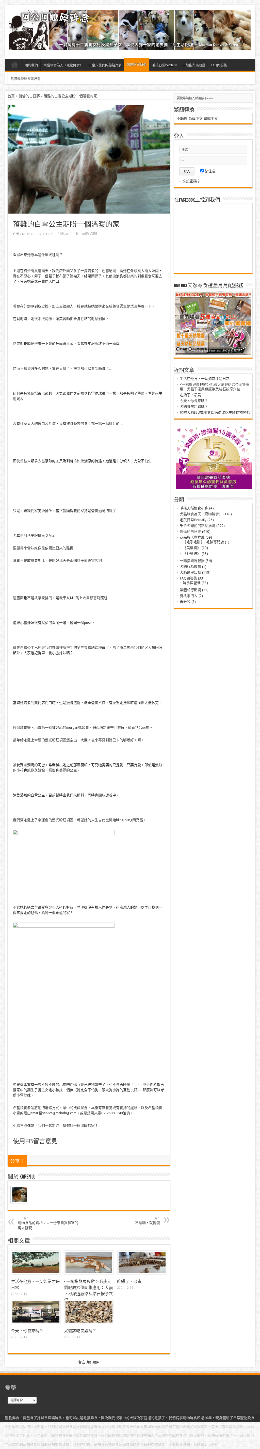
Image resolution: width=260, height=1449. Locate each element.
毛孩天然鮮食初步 (194, 508)
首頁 (15, 65)
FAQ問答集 (219, 65)
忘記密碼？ (191, 181)
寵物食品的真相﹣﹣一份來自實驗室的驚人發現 (48, 1223)
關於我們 (31, 65)
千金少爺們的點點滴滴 (105, 65)
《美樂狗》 (192, 548)
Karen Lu (28, 234)
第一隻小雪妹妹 (53, 653)
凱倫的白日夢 (137, 64)
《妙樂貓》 (192, 554)
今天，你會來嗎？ (27, 1330)
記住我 (209, 171)
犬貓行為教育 (190, 567)
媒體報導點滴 (190, 590)
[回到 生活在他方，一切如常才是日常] (35, 1273)
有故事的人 (189, 596)
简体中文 (195, 119)
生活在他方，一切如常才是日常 (205, 379)
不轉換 (182, 119)
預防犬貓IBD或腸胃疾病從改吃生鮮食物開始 (215, 412)
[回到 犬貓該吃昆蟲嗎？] (88, 1322)
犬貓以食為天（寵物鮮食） (63, 65)
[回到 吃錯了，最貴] (142, 1273)
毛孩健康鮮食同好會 (25, 78)
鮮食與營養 (192, 583)
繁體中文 (211, 119)
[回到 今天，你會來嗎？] (35, 1322)
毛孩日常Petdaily (164, 65)
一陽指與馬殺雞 (193, 65)
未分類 (185, 602)
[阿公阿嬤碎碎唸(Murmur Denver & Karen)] (130, 46)
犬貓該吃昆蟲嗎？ (80, 1330)
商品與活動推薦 (192, 537)
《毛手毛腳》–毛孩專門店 (203, 542)
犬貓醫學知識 (190, 572)
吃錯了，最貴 (129, 1281)
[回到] (88, 1273)
